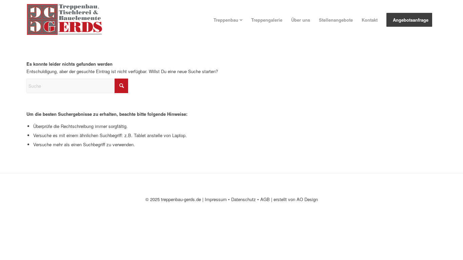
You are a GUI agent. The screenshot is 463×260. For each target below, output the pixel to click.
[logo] (70, 20)
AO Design (307, 199)
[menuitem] (228, 20)
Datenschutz (243, 199)
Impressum (216, 199)
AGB (265, 199)
